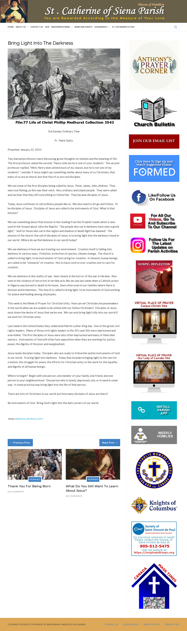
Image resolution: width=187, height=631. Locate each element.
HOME (11, 27)
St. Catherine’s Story (123, 27)
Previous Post (21, 442)
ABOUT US (21, 27)
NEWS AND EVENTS (83, 27)
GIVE (47, 27)
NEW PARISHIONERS (60, 27)
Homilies (35, 479)
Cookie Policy (131, 624)
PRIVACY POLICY (152, 624)
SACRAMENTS (101, 27)
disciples (31, 418)
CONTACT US (36, 27)
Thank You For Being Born (29, 486)
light (40, 418)
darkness (20, 418)
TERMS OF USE (172, 624)
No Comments (16, 491)
